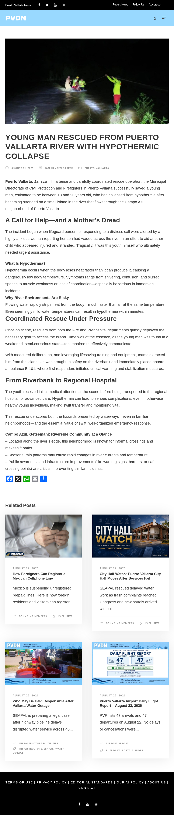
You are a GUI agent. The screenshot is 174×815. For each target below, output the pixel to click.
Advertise (154, 4)
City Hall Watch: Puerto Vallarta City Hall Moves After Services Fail (130, 576)
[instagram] (63, 5)
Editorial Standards (92, 782)
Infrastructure (30, 748)
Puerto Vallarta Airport (124, 750)
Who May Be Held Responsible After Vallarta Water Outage (43, 703)
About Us (157, 782)
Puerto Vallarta (96, 168)
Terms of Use (20, 782)
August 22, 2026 (26, 568)
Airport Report (117, 743)
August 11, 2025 (22, 168)
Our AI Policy (130, 782)
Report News (120, 4)
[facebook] (39, 5)
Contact (87, 787)
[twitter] (47, 5)
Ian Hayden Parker (59, 168)
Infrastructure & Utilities (38, 743)
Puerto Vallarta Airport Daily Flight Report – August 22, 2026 (129, 703)
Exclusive (65, 616)
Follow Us (138, 4)
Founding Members (33, 616)
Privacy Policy (52, 782)
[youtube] (55, 5)
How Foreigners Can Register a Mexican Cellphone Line (39, 576)
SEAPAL (49, 748)
